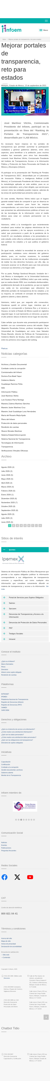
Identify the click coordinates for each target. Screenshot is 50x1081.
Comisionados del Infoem (11, 372)
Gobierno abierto (7, 773)
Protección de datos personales (14, 423)
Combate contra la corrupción (13, 368)
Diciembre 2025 (7, 498)
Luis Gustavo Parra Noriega (12, 400)
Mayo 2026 (5, 479)
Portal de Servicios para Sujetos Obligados (26, 597)
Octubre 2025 (6, 506)
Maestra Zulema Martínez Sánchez (15, 404)
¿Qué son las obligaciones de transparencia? (17, 740)
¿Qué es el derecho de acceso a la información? (18, 729)
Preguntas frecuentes (8, 851)
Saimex (12, 603)
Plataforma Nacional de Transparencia (14, 699)
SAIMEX (4, 707)
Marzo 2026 (6, 487)
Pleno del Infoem (8, 419)
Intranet (12, 639)
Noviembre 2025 (8, 502)
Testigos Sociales (16, 634)
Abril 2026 (5, 483)
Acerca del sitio (6, 938)
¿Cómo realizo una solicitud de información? (16, 732)
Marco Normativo (7, 664)
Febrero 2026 (6, 491)
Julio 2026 (5, 471)
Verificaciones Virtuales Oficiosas (14, 451)
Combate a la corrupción (9, 767)
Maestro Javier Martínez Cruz (13, 407)
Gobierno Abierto (8, 380)
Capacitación (6, 762)
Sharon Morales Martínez (11, 431)
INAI (3, 388)
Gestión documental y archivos (12, 770)
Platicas (4, 348)
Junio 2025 (5, 522)
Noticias (4, 842)
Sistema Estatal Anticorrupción (13, 435)
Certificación (5, 764)
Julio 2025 (5, 518)
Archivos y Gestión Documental (14, 364)
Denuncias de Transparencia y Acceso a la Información (26, 615)
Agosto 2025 (6, 514)
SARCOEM (5, 710)
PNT (11, 628)
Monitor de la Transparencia (11, 775)
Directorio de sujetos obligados (12, 743)
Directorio (4, 669)
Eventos (4, 845)
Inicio (4, 39)
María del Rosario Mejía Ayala (13, 415)
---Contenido (5, 957)
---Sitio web (5, 955)
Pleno (3, 667)
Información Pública (9, 392)
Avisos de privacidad (8, 944)
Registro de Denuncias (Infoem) (12, 702)
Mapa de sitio (6, 941)
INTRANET (5, 694)
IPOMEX (4, 697)
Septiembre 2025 (8, 510)
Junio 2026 (5, 475)
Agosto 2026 (6, 467)
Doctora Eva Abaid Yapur (11, 376)
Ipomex (12, 550)
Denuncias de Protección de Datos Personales (28, 622)
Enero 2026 (6, 495)
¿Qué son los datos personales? (12, 735)
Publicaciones (6, 848)
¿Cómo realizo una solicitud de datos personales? (18, 737)
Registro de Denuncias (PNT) (11, 705)
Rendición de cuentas (10, 427)
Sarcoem (12, 609)
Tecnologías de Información (12, 443)
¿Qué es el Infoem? (8, 661)
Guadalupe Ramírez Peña (11, 384)
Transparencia (7, 447)
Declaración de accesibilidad (11, 946)
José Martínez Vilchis (9, 396)
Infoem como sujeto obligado (11, 672)
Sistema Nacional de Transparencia (15, 439)
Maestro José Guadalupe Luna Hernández (18, 411)
